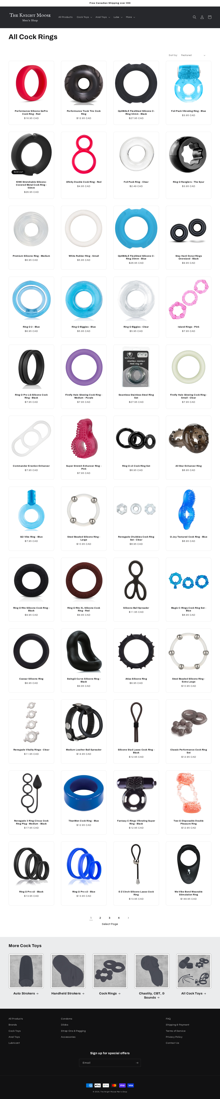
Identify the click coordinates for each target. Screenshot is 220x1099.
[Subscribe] (137, 1063)
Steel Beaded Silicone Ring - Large (83, 538)
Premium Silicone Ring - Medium (31, 256)
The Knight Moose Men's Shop (113, 1092)
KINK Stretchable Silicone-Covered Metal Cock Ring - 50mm (31, 185)
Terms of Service (176, 1031)
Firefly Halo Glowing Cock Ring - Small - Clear (188, 396)
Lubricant (14, 1043)
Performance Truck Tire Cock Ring (84, 112)
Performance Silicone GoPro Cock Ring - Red (31, 112)
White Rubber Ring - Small (84, 256)
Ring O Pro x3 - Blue (83, 892)
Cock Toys (15, 1031)
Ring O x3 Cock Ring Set (136, 466)
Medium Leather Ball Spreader (84, 750)
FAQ (168, 1019)
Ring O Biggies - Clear (136, 327)
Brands (13, 1025)
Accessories (68, 1037)
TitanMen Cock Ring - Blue (84, 821)
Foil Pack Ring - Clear (136, 182)
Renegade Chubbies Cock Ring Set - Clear (136, 538)
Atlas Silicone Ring (136, 679)
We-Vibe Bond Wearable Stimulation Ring (189, 893)
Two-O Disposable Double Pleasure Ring (189, 822)
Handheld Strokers (66, 993)
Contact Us (172, 1043)
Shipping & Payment (177, 1025)
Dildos (64, 1025)
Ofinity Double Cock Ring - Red (84, 182)
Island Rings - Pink (188, 327)
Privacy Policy (174, 1037)
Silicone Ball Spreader (136, 608)
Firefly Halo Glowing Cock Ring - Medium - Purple (83, 396)
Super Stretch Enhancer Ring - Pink (83, 467)
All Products (16, 1019)
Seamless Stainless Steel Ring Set (136, 396)
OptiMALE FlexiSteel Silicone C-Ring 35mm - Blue (136, 257)
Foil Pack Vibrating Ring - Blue (188, 111)
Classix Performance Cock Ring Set (188, 751)
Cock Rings (108, 993)
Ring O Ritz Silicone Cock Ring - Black (31, 609)
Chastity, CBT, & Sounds (152, 995)
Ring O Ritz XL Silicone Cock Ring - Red (83, 609)
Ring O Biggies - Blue (84, 327)
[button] (84, 17)
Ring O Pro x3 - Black (31, 892)
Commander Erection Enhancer (31, 466)
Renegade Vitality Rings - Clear (31, 750)
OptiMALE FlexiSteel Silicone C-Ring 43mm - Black (136, 112)
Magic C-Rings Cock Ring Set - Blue (188, 609)
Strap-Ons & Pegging (73, 1031)
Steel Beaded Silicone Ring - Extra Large (188, 680)
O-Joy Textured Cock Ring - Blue (188, 537)
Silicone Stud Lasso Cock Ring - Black (136, 751)
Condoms (66, 1019)
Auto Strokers (24, 993)
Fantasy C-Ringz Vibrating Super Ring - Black (136, 822)
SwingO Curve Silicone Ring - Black (84, 680)
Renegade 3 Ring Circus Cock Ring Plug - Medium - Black (31, 822)
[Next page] (128, 918)
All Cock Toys (192, 993)
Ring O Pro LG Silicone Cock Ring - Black (31, 396)
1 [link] (91, 918)
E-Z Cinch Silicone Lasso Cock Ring (136, 893)
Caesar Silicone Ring (31, 679)
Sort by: (173, 55)
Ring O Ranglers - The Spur (188, 182)
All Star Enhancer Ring (188, 466)
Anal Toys (14, 1037)
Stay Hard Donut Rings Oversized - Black (188, 257)
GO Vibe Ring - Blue (31, 537)
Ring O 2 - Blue (31, 327)
